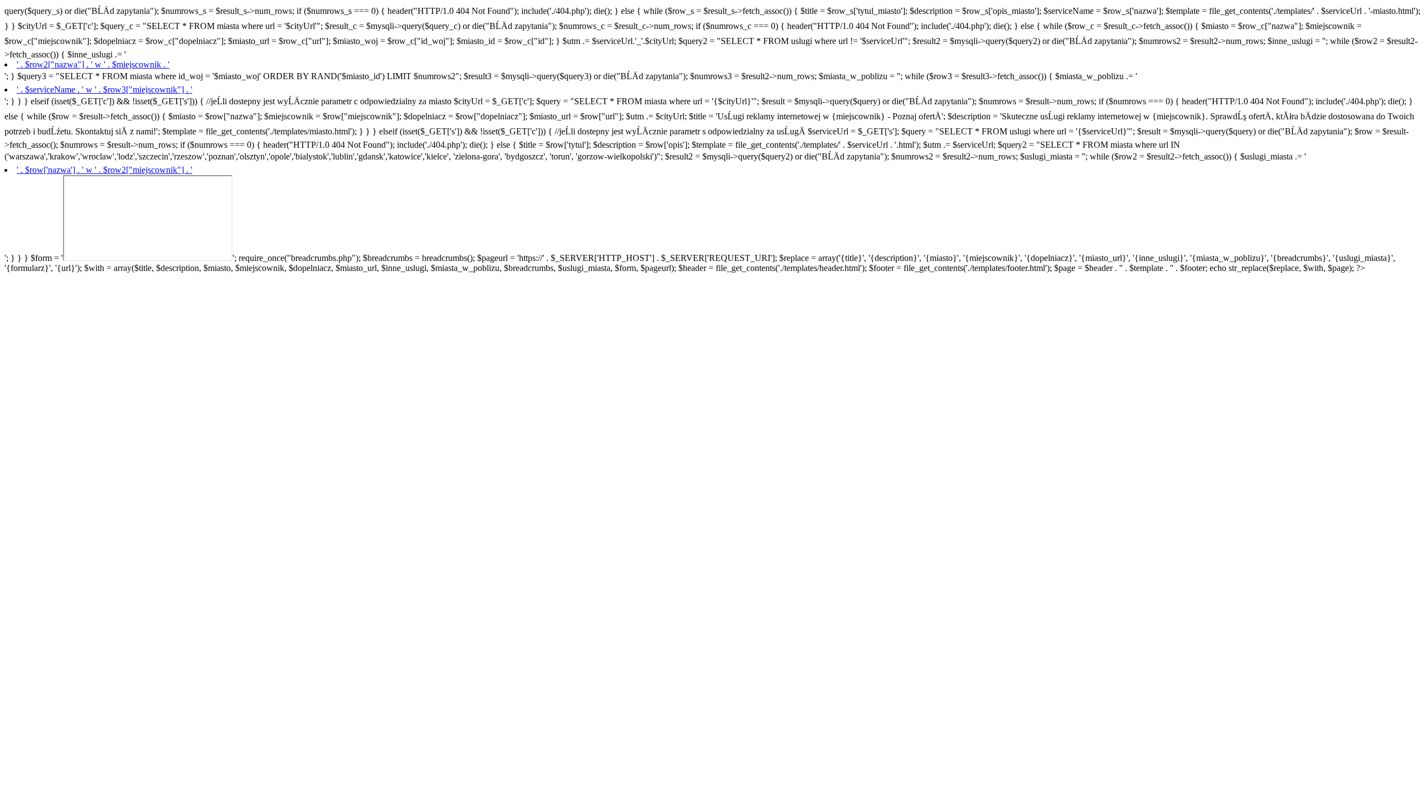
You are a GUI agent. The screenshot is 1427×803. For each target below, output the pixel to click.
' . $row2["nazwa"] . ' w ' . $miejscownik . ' (93, 64)
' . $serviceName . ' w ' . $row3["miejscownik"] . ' (104, 89)
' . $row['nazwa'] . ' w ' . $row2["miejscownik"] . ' (104, 170)
